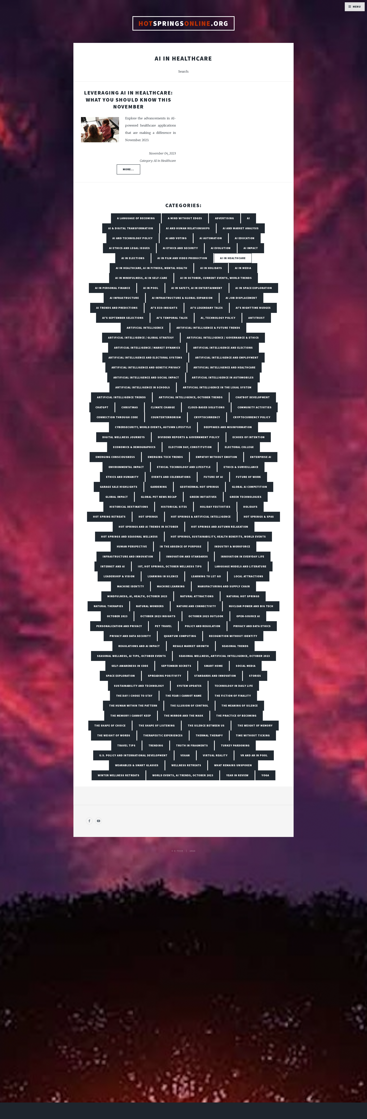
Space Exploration (120, 675)
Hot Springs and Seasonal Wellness (129, 536)
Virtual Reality (215, 755)
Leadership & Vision (119, 576)
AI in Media (243, 268)
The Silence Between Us (206, 725)
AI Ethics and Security (180, 248)
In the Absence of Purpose (180, 546)
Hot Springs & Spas (259, 516)
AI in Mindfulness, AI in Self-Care (141, 278)
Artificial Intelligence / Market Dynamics (147, 347)
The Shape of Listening (157, 725)
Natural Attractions (197, 596)
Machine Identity (130, 586)
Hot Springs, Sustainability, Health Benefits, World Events (218, 536)
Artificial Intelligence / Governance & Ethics (223, 337)
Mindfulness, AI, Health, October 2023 (137, 596)
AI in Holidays (211, 268)
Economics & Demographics (134, 447)
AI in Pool (150, 288)
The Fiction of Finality (233, 695)
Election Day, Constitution (190, 447)
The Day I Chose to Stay (134, 695)
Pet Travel (163, 626)
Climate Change (163, 407)
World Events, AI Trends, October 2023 (182, 775)
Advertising (224, 218)
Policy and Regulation (202, 626)
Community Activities (255, 407)
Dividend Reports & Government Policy (189, 437)
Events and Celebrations (171, 477)
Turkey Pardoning (235, 745)
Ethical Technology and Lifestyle (184, 467)
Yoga (265, 775)
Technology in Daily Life (234, 685)
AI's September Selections (123, 317)
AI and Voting (176, 238)
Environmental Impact (126, 467)
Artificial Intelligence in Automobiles (223, 377)
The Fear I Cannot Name (183, 695)
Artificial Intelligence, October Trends (191, 397)
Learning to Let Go (206, 576)
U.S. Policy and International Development (133, 755)
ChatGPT (102, 407)
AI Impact (251, 248)
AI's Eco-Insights (164, 307)
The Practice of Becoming (236, 715)
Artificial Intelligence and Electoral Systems (145, 357)
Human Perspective (132, 546)
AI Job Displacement (241, 298)
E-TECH (178, 850)
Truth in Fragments (192, 745)
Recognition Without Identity (233, 636)
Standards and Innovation (215, 675)
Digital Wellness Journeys (123, 437)
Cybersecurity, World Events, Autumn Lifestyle (153, 427)
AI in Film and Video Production (182, 258)
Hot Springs (148, 516)
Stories (255, 675)
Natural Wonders (150, 606)
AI (248, 218)
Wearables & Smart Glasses (137, 765)
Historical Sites (174, 506)
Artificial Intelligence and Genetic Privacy (146, 367)
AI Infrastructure (124, 298)
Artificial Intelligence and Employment (227, 357)
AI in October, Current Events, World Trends (216, 278)
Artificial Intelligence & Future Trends (208, 327)
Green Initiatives (203, 497)
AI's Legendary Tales (206, 307)
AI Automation (211, 238)
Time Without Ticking (253, 735)
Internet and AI (112, 566)
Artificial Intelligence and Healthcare (225, 367)
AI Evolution (221, 248)
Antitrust (256, 317)
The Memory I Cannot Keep (130, 715)
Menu (357, 6)
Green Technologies (245, 497)
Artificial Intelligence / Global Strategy (141, 337)
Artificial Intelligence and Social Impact (146, 377)
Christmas (129, 407)
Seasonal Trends (235, 646)
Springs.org (183, 23)
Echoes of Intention (249, 437)
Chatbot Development (253, 397)
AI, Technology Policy (218, 317)
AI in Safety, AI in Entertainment (196, 288)
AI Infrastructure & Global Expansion (182, 298)
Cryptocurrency (207, 417)
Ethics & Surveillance (241, 467)
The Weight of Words (113, 735)
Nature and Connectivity (196, 606)
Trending (156, 745)
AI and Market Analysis (241, 228)
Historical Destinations (129, 506)
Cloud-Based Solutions (206, 407)
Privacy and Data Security (130, 636)
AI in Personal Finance (112, 288)
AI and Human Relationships (188, 228)
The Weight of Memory (255, 725)
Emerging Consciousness (115, 457)
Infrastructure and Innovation (128, 556)
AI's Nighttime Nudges (253, 307)
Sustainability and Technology (139, 685)
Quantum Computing (180, 636)
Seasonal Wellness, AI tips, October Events (131, 656)
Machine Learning (171, 586)
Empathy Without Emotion (216, 457)
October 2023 (117, 616)
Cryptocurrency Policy (251, 417)
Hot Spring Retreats (109, 516)
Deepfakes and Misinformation (228, 427)
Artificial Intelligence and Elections (223, 347)
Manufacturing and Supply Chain (224, 586)
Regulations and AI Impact (139, 646)
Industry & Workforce (232, 546)
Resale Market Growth (191, 646)
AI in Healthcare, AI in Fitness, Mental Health (151, 268)
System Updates (189, 685)
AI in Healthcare (233, 258)
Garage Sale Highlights (118, 486)
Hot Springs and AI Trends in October (148, 526)
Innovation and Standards (187, 556)
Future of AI (213, 477)
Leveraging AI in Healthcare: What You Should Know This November (128, 99)
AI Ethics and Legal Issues (129, 248)
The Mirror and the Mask (183, 715)
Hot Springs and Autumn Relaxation (219, 526)
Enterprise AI (260, 457)
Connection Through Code (117, 417)
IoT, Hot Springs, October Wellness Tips (170, 566)
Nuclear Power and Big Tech (251, 606)
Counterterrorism (166, 417)
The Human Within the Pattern (133, 705)
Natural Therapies (108, 606)
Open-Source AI (248, 616)
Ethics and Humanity (122, 477)
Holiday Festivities (215, 506)
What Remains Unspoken (233, 765)
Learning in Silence (163, 576)
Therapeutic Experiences (163, 735)
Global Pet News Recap (159, 497)
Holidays (250, 506)
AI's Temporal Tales (172, 317)
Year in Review (237, 775)
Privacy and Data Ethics (252, 626)
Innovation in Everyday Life (242, 556)
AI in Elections (133, 258)
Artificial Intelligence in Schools (142, 387)
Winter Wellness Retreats (118, 775)
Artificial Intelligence (145, 327)
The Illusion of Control (189, 705)
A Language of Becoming (136, 218)
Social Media (245, 666)
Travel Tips (126, 745)
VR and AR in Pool (254, 755)
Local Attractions (248, 576)
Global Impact (117, 497)
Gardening (158, 486)
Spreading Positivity (164, 675)
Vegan (185, 755)
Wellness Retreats (186, 765)
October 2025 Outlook (206, 616)
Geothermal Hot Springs (199, 486)
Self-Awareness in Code (130, 666)
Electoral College (239, 447)
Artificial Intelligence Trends (121, 397)
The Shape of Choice (110, 725)
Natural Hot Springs (243, 596)
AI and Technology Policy (132, 238)
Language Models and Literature (241, 566)
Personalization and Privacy (119, 626)
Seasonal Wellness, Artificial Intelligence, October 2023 (224, 656)
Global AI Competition (249, 486)
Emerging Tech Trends (165, 457)
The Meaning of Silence (239, 705)
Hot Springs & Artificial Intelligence (201, 516)
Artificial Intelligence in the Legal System (217, 387)
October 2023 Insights (157, 616)
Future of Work (248, 477)
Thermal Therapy (209, 735)
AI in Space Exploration (253, 288)
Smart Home (213, 666)
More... (128, 169)
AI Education (244, 238)
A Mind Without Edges (185, 218)
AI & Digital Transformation (130, 228)
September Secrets (176, 666)
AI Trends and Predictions (117, 307)
